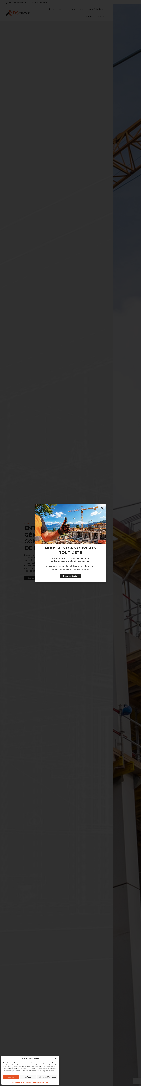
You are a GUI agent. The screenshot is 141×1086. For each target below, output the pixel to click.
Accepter (11, 1077)
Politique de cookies (17, 1082)
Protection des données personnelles (36, 1082)
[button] (56, 1058)
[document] (70, 543)
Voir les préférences (47, 1077)
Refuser (28, 1077)
